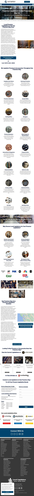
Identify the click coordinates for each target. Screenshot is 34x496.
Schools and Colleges (26, 454)
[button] (7, 493)
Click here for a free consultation (8, 58)
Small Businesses (23, 470)
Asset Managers (23, 463)
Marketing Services (3, 446)
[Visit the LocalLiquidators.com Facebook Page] (12, 434)
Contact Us (27, 1)
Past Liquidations (3, 451)
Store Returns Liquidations (27, 448)
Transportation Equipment (27, 446)
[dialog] (7, 489)
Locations (5, 20)
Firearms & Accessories (7, 475)
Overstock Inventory (26, 447)
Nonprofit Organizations (24, 471)
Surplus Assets (14, 454)
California (8, 20)
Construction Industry (15, 441)
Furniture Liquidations (7, 469)
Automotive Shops (26, 452)
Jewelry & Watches (6, 464)
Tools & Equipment (6, 471)
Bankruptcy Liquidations (7, 468)
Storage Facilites (23, 468)
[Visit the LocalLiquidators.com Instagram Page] (14, 434)
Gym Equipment (25, 451)
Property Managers (23, 460)
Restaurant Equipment (26, 441)
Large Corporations (23, 469)
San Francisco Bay (13, 20)
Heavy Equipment (14, 443)
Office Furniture (25, 442)
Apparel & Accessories (7, 474)
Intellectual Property (15, 452)
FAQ (1, 454)
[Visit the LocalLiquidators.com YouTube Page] (20, 434)
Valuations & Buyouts (4, 443)
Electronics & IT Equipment (16, 446)
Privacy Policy (3, 490)
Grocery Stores (14, 453)
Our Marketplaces (3, 448)
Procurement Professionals (25, 464)
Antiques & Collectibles (7, 463)
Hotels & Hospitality (15, 451)
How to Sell (2, 453)
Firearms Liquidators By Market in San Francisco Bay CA (25, 20)
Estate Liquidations (6, 460)
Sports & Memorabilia (7, 465)
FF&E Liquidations (26, 443)
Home (2, 20)
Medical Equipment (15, 447)
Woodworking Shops (26, 453)
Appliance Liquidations (7, 470)
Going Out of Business (24, 474)
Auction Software (3, 447)
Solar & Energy (14, 448)
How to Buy (2, 452)
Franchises (22, 475)
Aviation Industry (14, 442)
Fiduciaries (22, 465)
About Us (2, 441)
